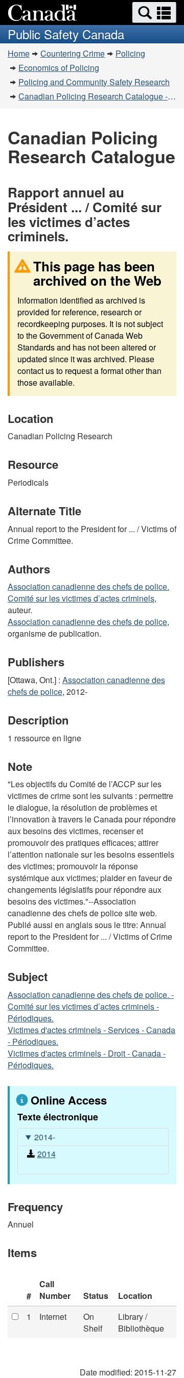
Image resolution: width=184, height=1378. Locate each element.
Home (19, 53)
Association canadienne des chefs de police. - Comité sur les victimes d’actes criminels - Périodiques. (91, 1006)
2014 (46, 1154)
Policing (130, 53)
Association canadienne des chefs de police (87, 622)
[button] (154, 12)
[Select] (15, 1316)
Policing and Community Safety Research (94, 82)
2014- (44, 1137)
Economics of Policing (58, 67)
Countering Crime (72, 53)
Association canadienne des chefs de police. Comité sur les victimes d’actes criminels (88, 592)
